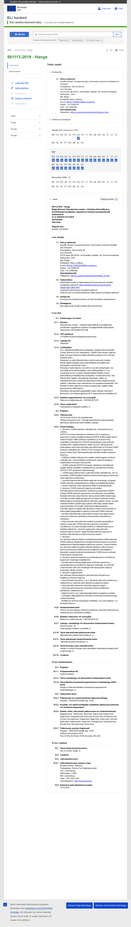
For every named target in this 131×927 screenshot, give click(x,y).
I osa (13, 116)
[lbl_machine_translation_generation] (69, 177)
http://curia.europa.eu (83, 781)
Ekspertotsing (77, 40)
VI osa (14, 135)
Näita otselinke (22, 88)
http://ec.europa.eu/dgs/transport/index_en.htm (89, 112)
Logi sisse (106, 8)
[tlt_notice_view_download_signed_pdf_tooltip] (78, 138)
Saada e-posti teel (23, 98)
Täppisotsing (63, 40)
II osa (13, 122)
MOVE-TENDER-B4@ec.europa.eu (80, 102)
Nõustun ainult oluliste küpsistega (111, 905)
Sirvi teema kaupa (93, 40)
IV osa (14, 129)
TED (9, 50)
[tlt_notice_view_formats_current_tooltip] (116, 199)
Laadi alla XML (22, 83)
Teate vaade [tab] (14, 65)
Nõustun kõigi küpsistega (79, 905)
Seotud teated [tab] (14, 71)
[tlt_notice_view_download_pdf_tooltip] (53, 160)
